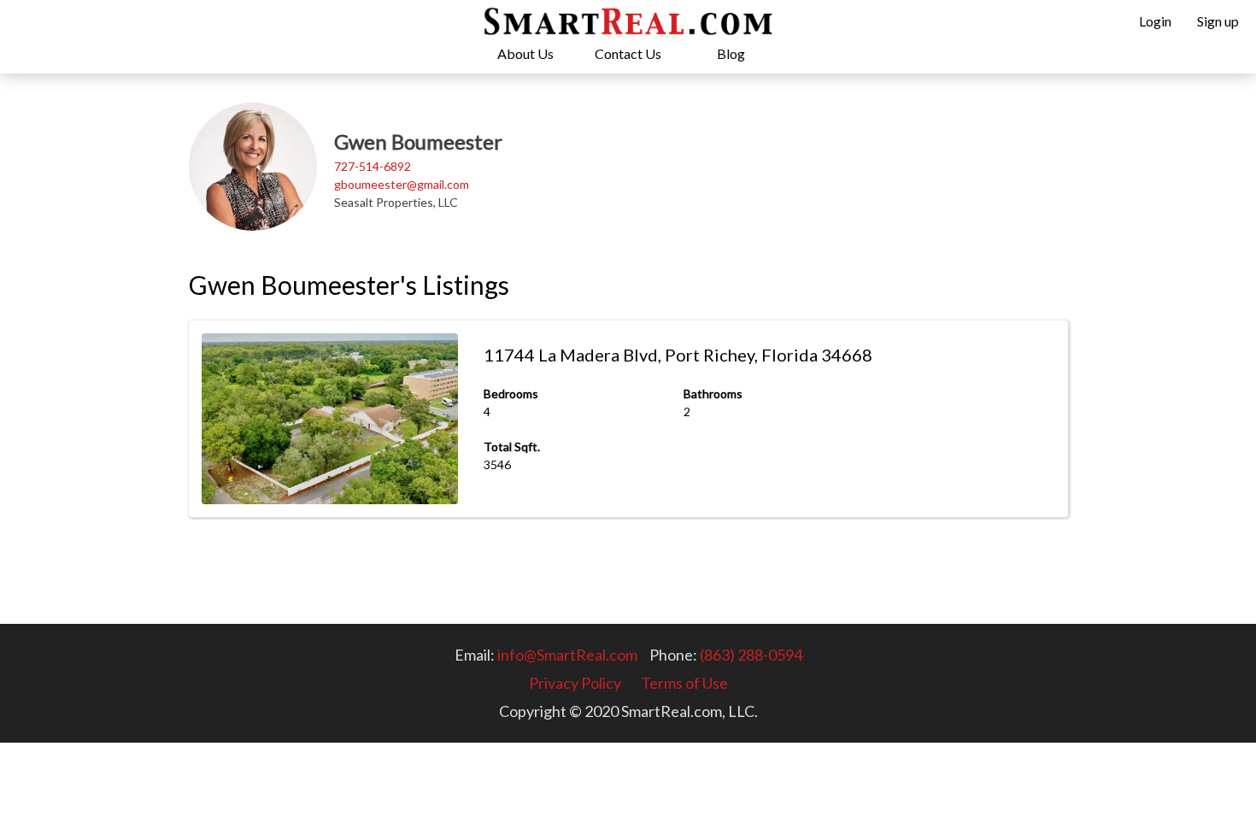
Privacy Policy (575, 682)
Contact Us (628, 53)
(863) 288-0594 (751, 654)
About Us (525, 53)
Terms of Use (684, 682)
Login (1155, 21)
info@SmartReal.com (567, 654)
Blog (731, 53)
